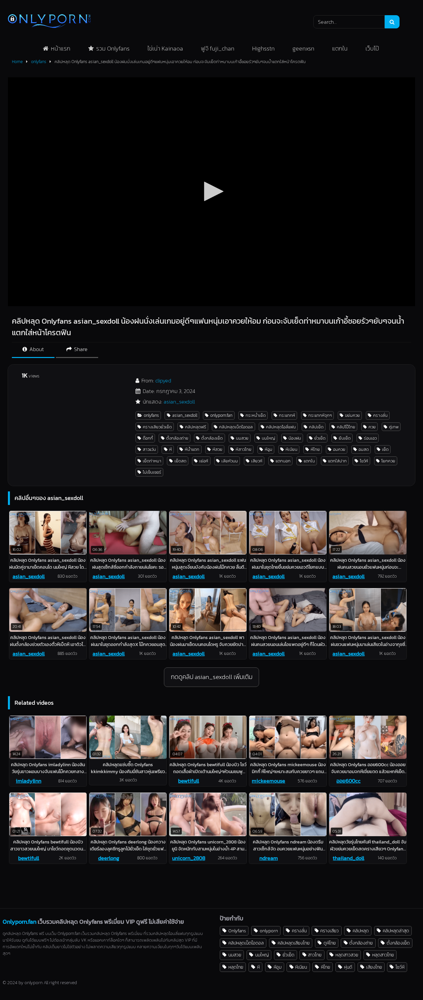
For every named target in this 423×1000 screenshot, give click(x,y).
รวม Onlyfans (113, 48)
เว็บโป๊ (372, 48)
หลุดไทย (235, 967)
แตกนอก (283, 461)
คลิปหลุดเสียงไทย (294, 942)
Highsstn (263, 48)
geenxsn (303, 48)
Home (17, 61)
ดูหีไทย (330, 942)
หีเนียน (291, 449)
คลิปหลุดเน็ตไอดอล (236, 427)
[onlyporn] (49, 22)
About (36, 349)
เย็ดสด (180, 461)
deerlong (108, 858)
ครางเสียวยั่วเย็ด (157, 427)
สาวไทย (315, 954)
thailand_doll (348, 858)
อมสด (364, 449)
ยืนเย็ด (345, 438)
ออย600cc (348, 781)
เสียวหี (256, 461)
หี (170, 449)
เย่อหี (203, 461)
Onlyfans (237, 930)
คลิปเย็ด (316, 427)
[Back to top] (402, 980)
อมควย (339, 449)
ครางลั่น (380, 415)
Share (80, 349)
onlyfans (38, 61)
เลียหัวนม (229, 461)
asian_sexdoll (179, 402)
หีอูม (268, 449)
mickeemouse (268, 781)
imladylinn (28, 781)
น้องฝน (294, 438)
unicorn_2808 (188, 858)
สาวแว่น (149, 449)
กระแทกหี (287, 415)
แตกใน (340, 48)
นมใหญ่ (268, 438)
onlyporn (269, 930)
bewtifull (188, 781)
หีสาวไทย (243, 449)
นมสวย (242, 438)
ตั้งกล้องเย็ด (212, 438)
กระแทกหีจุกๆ (320, 415)
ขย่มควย (352, 415)
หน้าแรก (60, 48)
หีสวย (217, 449)
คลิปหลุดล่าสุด (396, 930)
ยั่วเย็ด (320, 438)
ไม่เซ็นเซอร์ (152, 472)
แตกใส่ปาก (337, 461)
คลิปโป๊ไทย (346, 427)
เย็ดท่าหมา (152, 461)
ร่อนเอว (370, 438)
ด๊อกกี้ (148, 438)
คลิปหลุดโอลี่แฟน (281, 427)
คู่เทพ (394, 427)
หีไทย (315, 449)
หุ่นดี (348, 967)
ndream (268, 858)
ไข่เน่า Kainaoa (165, 48)
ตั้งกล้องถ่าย (177, 438)
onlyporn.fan (221, 415)
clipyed (163, 380)
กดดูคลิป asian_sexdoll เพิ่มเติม (211, 677)
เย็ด (385, 449)
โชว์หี (364, 461)
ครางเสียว (329, 930)
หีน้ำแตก (192, 449)
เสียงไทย (374, 967)
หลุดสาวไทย (383, 954)
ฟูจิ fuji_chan (217, 48)
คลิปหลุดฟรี (195, 427)
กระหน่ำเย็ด (256, 415)
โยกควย (388, 461)
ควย (372, 427)
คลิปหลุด (361, 930)
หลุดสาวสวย (346, 954)
